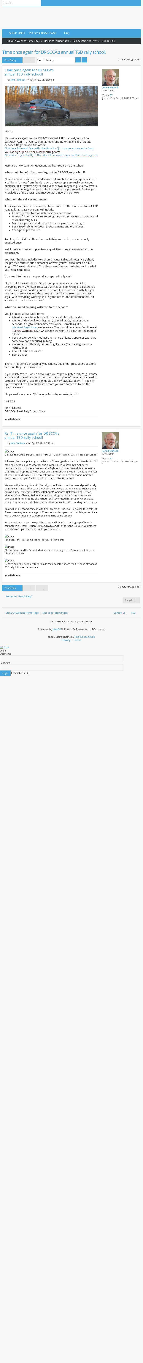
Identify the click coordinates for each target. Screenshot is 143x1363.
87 (111, 95)
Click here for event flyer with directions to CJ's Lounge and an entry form (49, 148)
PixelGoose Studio (85, 636)
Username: (6, 653)
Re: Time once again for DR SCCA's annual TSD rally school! (32, 435)
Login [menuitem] (125, 3)
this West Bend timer (24, 327)
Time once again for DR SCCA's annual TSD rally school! (54, 52)
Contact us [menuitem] (119, 612)
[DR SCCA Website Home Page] (14, 17)
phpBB (57, 629)
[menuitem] (41, 33)
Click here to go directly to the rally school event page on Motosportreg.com (51, 155)
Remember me (19, 673)
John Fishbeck (110, 87)
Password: (5, 663)
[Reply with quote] (93, 71)
